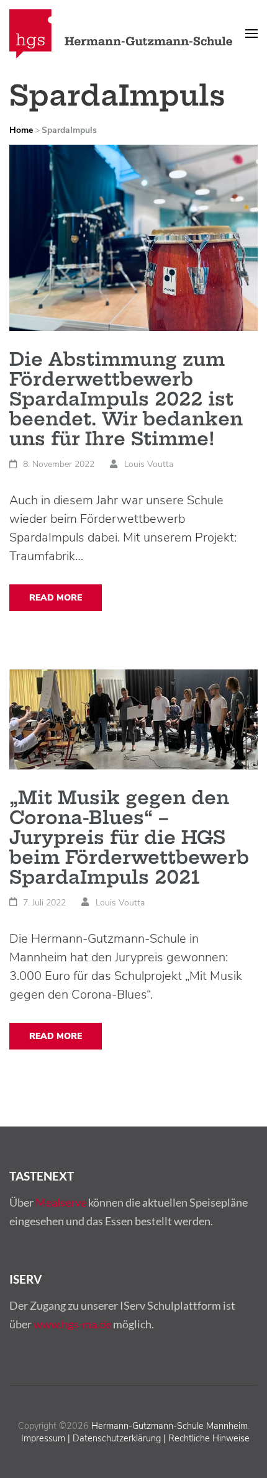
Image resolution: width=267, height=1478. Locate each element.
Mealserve (60, 1202)
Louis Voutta (148, 464)
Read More (55, 598)
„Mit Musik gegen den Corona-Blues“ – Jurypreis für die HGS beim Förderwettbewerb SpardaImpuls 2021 (129, 837)
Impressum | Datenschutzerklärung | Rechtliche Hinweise (135, 1438)
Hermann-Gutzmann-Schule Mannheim (169, 1426)
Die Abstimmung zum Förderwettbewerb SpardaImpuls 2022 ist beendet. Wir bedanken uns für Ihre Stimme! (126, 399)
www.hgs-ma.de (72, 1324)
